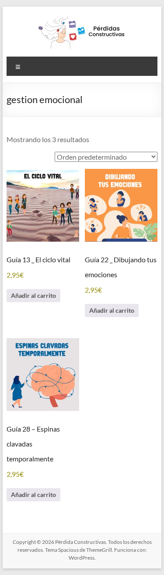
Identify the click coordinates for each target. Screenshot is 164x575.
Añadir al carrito (33, 295)
